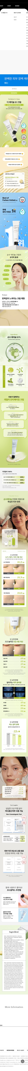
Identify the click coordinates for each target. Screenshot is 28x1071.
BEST (15, 17)
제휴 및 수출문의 (20, 1050)
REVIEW (17, 6)
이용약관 (2, 1050)
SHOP (1, 6)
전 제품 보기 (4, 13)
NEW (15, 20)
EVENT (9, 6)
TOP (22, 1061)
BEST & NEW (17, 13)
